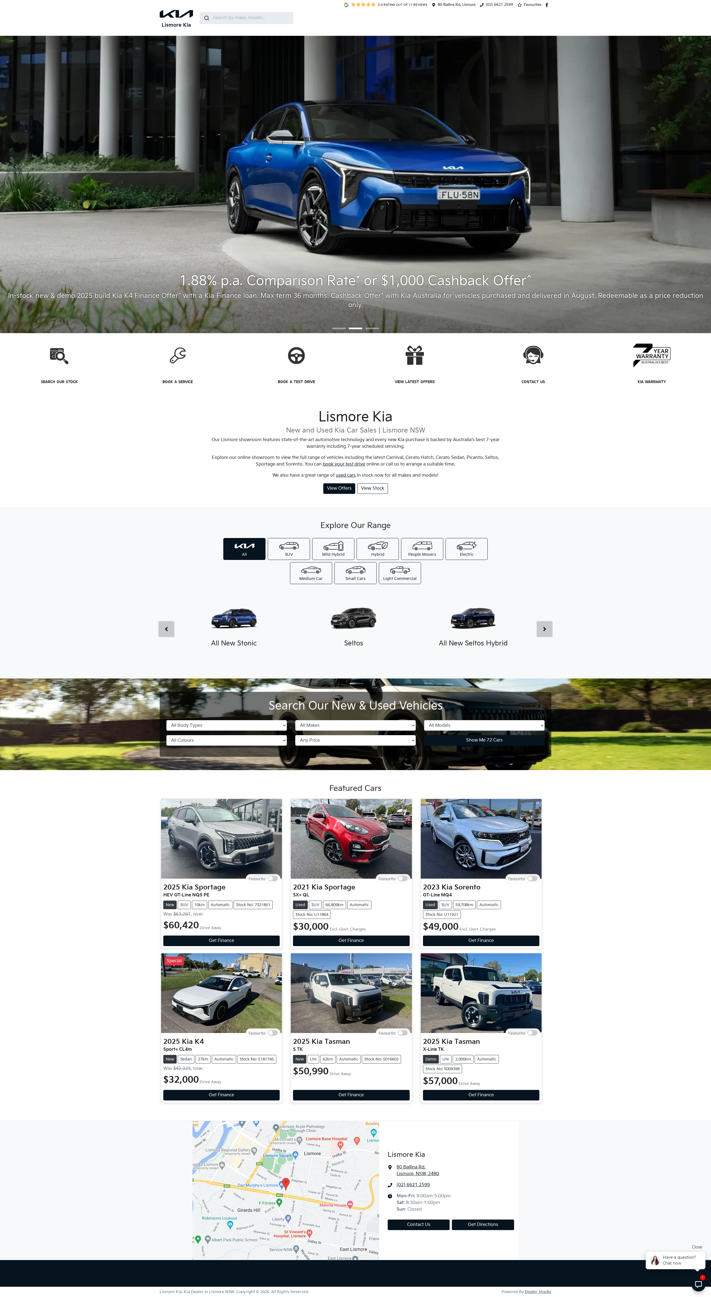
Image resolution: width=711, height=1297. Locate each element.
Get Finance (221, 940)
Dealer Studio (538, 1292)
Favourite (257, 878)
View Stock (372, 488)
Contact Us (418, 1224)
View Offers (339, 488)
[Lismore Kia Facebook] (548, 5)
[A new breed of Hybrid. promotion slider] (372, 328)
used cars (346, 475)
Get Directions (483, 1224)
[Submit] (206, 18)
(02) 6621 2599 (499, 4)
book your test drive (344, 464)
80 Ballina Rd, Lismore (456, 4)
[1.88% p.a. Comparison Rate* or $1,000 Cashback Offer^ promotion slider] (355, 328)
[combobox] (246, 18)
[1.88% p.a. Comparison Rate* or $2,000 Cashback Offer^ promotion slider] (339, 328)
